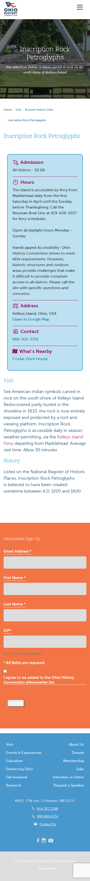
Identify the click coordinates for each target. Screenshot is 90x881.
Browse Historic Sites (39, 109)
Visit (18, 109)
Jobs (80, 769)
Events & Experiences (24, 752)
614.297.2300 (47, 808)
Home (8, 109)
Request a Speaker (69, 785)
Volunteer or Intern (68, 777)
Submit (15, 703)
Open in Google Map (30, 319)
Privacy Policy (48, 868)
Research (13, 785)
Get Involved (16, 777)
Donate (78, 752)
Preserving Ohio (19, 769)
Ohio (26, 861)
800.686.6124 (47, 816)
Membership (73, 761)
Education (14, 761)
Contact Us (48, 823)
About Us (76, 744)
